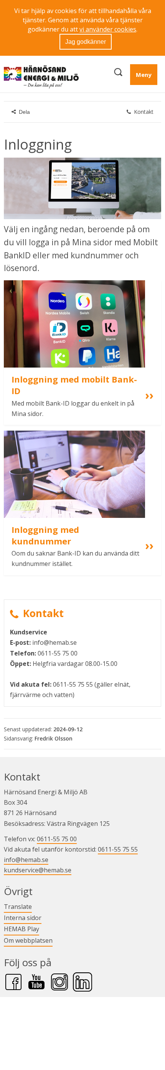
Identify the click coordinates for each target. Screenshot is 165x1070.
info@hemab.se (26, 859)
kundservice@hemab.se (37, 870)
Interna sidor (22, 917)
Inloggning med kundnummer (46, 535)
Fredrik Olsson (54, 738)
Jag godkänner (85, 41)
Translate (18, 906)
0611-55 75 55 (118, 849)
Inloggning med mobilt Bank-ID (74, 384)
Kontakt (143, 111)
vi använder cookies (107, 29)
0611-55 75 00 (57, 839)
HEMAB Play (21, 928)
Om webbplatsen (28, 940)
